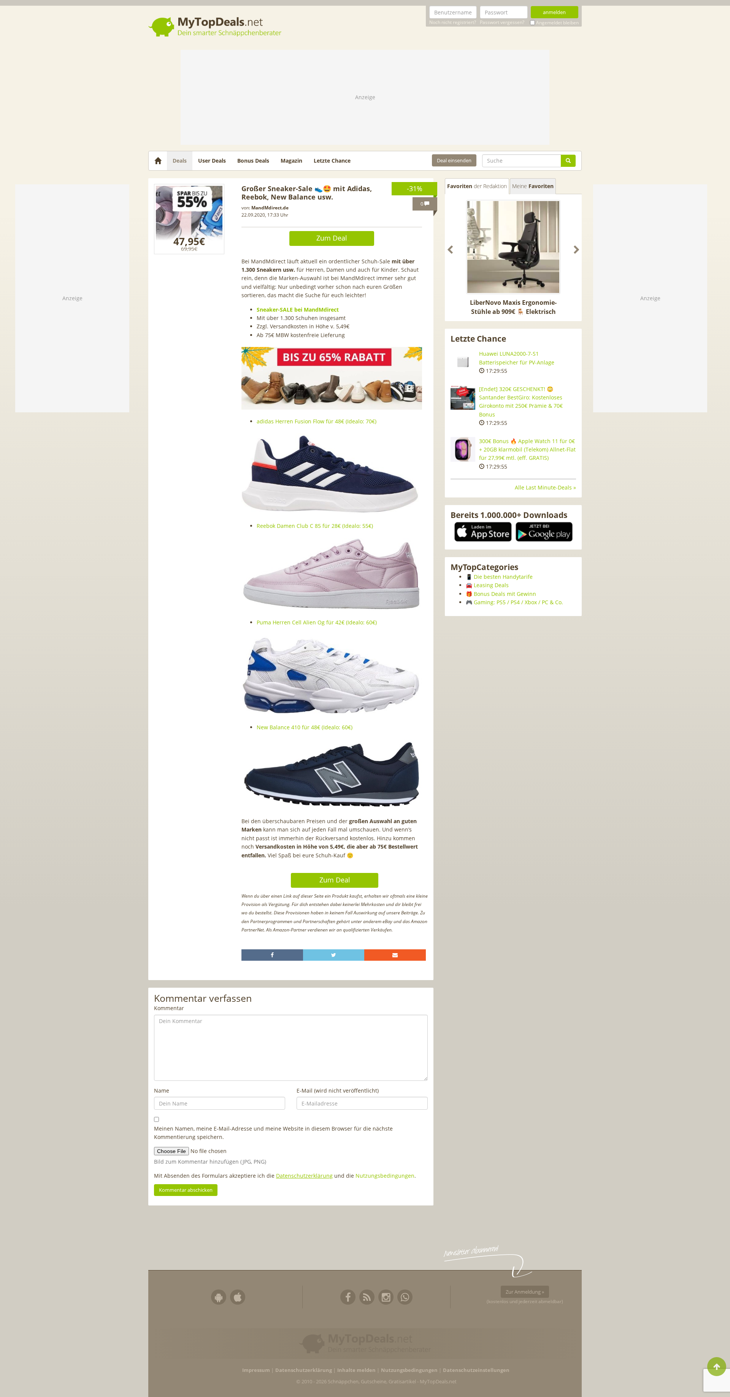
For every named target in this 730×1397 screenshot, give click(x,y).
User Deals (212, 160)
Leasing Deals (491, 585)
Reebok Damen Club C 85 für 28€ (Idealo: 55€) (315, 525)
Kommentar (169, 1008)
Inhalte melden (356, 1370)
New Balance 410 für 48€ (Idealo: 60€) (304, 727)
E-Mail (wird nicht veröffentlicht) (338, 1090)
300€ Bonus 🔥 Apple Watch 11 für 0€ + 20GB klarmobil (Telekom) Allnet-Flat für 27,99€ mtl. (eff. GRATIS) (527, 449)
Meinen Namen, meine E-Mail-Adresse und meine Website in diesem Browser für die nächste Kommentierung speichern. (273, 1132)
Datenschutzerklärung (304, 1175)
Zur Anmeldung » (525, 1291)
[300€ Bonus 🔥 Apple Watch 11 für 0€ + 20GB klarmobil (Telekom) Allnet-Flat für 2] (463, 449)
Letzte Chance (332, 160)
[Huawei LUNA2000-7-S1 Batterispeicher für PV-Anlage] (463, 362)
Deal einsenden (454, 160)
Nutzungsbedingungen (384, 1175)
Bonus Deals (253, 160)
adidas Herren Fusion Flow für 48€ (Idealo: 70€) (316, 421)
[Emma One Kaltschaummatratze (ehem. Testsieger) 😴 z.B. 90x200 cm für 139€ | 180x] (513, 247)
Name (161, 1090)
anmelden (554, 12)
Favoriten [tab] (477, 186)
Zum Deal (331, 237)
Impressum (256, 1370)
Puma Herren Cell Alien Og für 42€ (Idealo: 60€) (317, 622)
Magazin (291, 160)
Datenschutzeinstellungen (476, 1370)
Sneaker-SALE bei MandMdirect (298, 309)
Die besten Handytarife (503, 576)
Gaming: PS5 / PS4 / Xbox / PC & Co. (518, 602)
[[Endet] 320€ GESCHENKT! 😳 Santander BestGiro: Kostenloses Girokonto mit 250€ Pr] (463, 397)
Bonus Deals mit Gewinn (505, 593)
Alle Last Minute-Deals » (545, 487)
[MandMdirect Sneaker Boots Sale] (189, 219)
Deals (180, 160)
